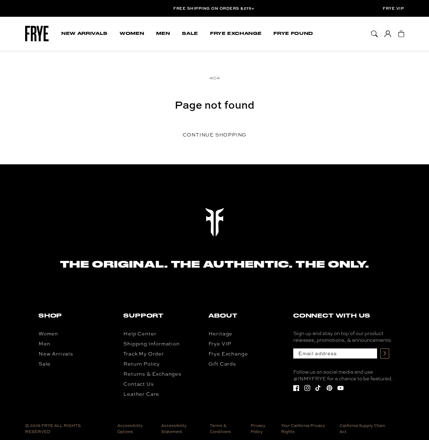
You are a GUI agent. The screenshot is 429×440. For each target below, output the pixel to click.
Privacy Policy (258, 428)
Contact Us (138, 383)
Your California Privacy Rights (303, 428)
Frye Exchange (228, 353)
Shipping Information (151, 343)
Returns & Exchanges (152, 373)
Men (44, 343)
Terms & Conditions (220, 428)
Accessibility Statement (174, 428)
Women (48, 333)
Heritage (220, 333)
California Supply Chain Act (362, 428)
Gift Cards (222, 363)
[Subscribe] (384, 353)
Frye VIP (393, 8)
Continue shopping (215, 134)
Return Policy (141, 363)
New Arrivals (56, 353)
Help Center (139, 333)
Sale (45, 363)
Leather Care (141, 393)
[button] (84, 34)
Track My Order (143, 353)
